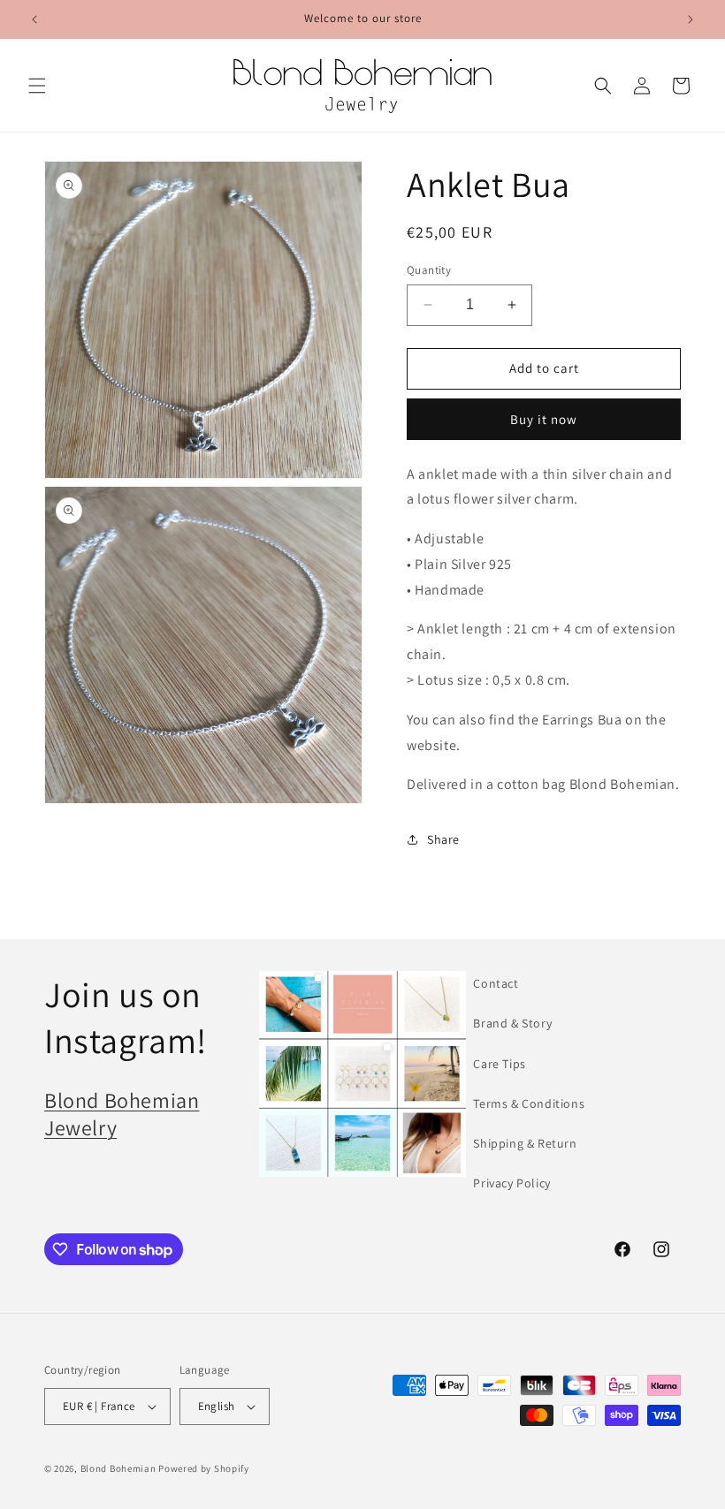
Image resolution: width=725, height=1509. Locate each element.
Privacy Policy (511, 1183)
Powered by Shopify (203, 1468)
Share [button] (443, 839)
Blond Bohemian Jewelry (121, 1113)
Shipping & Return (524, 1143)
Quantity (429, 269)
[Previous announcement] (34, 19)
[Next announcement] (690, 19)
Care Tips (499, 1064)
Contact (495, 983)
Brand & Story (512, 1023)
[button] (37, 85)
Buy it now (543, 419)
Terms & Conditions (528, 1103)
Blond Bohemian (118, 1468)
